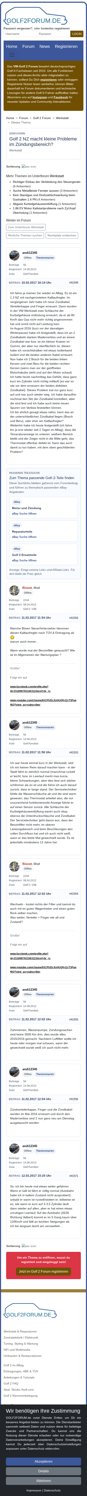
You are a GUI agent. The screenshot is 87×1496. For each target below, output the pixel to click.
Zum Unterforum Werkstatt (26, 227)
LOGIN (77, 33)
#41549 (73, 282)
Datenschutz (52, 1490)
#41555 (73, 1019)
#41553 (73, 752)
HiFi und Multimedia (17, 1349)
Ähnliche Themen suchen (25, 235)
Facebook (61, 97)
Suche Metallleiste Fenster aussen (36, 190)
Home (11, 46)
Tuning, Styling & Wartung (21, 1343)
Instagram (40, 97)
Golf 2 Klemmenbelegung (21, 1395)
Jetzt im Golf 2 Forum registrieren (43, 1271)
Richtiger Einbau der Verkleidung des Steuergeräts (46, 181)
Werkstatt (62, 118)
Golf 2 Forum (42, 118)
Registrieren (66, 46)
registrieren (48, 79)
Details (43, 1471)
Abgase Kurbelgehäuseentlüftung (35, 204)
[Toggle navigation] (12, 55)
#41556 (73, 1099)
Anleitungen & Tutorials (19, 1377)
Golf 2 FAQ (11, 1383)
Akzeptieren (44, 1461)
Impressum (33, 1490)
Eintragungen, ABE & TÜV (21, 1371)
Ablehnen (43, 1481)
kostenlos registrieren (55, 28)
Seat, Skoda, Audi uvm (19, 1389)
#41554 (73, 893)
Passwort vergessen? (18, 28)
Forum (28, 46)
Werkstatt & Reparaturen (20, 1331)
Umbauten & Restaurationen (23, 1355)
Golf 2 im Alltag (14, 1365)
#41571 (73, 1176)
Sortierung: (13, 166)
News (44, 46)
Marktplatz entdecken (62, 235)
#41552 (73, 618)
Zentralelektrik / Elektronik (21, 1337)
